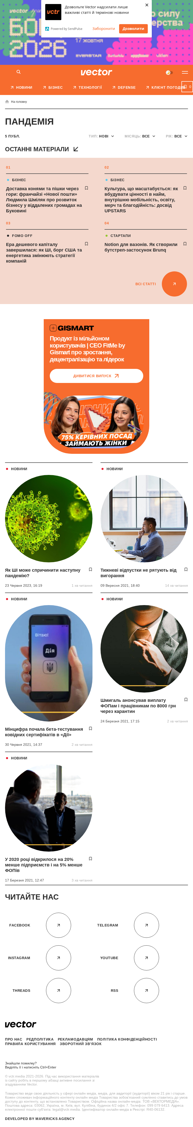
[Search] (19, 72)
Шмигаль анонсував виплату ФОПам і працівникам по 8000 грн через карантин (138, 706)
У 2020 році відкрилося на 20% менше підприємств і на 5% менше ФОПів (43, 865)
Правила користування (30, 1044)
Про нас (13, 1039)
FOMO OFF (22, 236)
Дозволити (133, 28)
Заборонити (103, 28)
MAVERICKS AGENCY (54, 1119)
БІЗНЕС (19, 180)
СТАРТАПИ (121, 236)
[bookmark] (86, 188)
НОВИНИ (19, 469)
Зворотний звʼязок (81, 1044)
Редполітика (40, 1039)
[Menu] (185, 72)
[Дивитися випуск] (96, 422)
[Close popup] (184, 1007)
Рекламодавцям (75, 1039)
